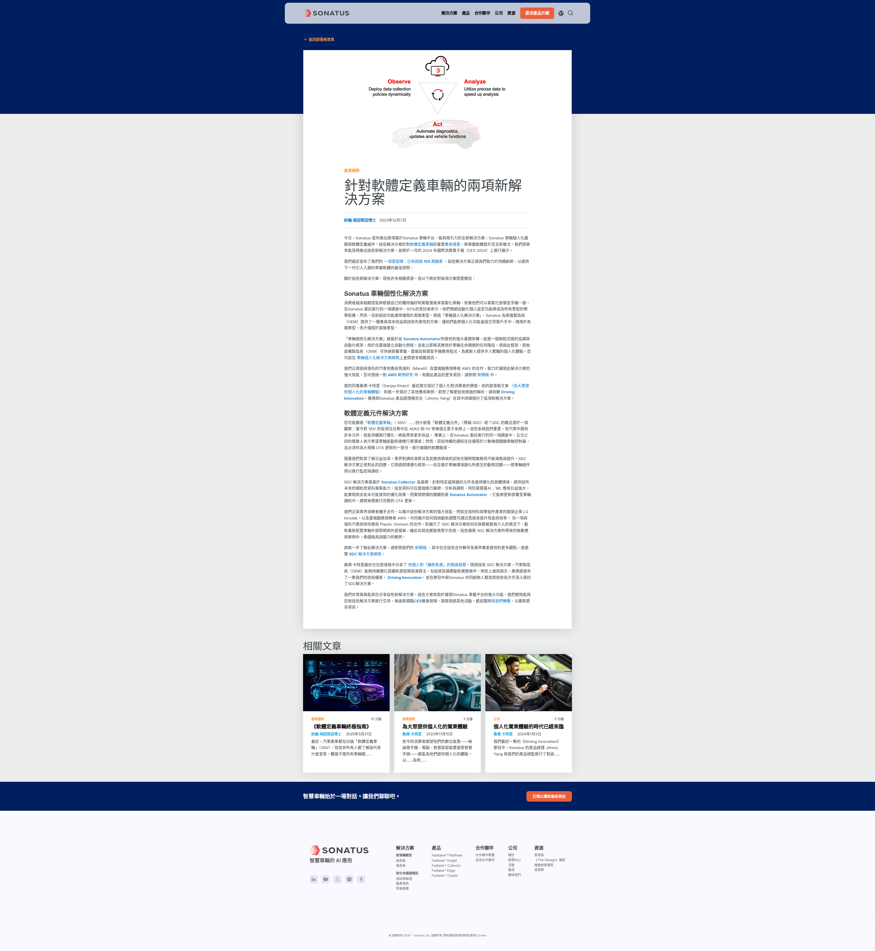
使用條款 (463, 935)
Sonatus (419, 935)
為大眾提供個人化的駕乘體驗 (435, 726)
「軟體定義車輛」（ (380, 422)
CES (418, 601)
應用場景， (454, 244)
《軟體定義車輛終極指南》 (341, 726)
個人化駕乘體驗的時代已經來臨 (529, 726)
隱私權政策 (451, 935)
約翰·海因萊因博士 (360, 220)
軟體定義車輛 (421, 244)
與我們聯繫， (503, 601)
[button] (571, 13)
